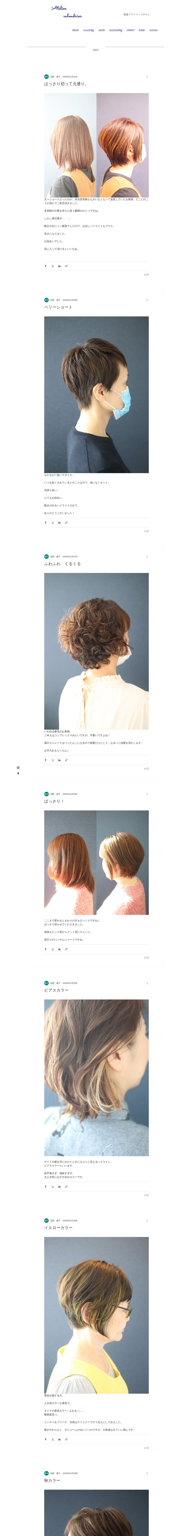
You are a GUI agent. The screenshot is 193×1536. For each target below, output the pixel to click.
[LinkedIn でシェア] (59, 266)
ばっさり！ (54, 801)
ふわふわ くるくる (62, 564)
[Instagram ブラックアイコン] (18, 767)
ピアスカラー (56, 990)
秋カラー (52, 1480)
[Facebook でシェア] (45, 266)
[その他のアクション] (147, 76)
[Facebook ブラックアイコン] (18, 773)
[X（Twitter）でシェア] (52, 266)
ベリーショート (58, 307)
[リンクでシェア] (66, 266)
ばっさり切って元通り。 (66, 84)
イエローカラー (58, 1228)
